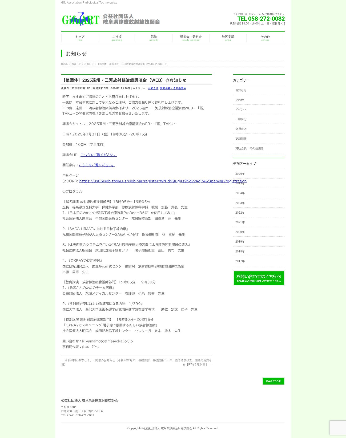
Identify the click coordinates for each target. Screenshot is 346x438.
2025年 (240, 183)
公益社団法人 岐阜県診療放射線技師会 (167, 428)
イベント (241, 109)
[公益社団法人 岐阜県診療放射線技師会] (110, 21)
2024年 (240, 193)
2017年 (240, 261)
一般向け (241, 119)
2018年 (240, 251)
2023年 (240, 203)
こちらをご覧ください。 (98, 155)
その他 (239, 99)
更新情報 (241, 138)
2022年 (240, 212)
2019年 (240, 241)
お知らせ (153, 88)
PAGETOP (273, 381)
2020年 (240, 232)
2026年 (240, 173)
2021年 (240, 222)
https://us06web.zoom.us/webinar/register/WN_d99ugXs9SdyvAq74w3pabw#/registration (163, 181)
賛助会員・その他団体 (173, 88)
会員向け (241, 128)
